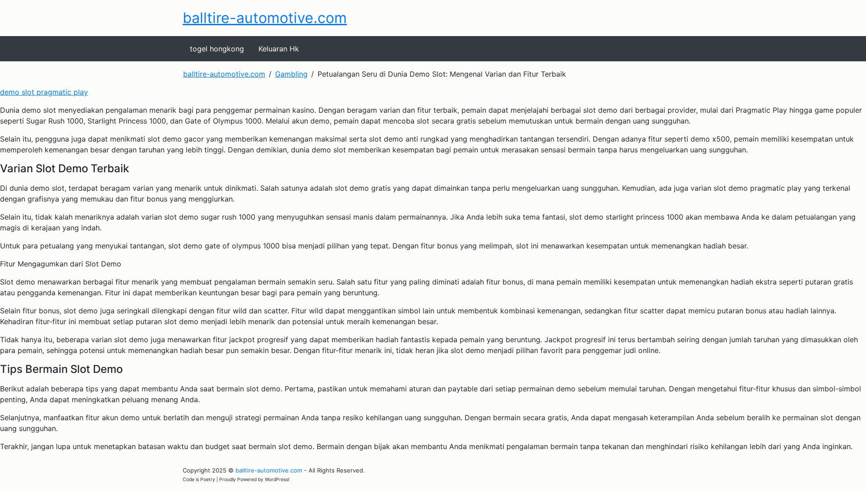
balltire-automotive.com (265, 18)
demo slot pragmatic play (44, 91)
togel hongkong (217, 48)
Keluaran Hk (278, 48)
